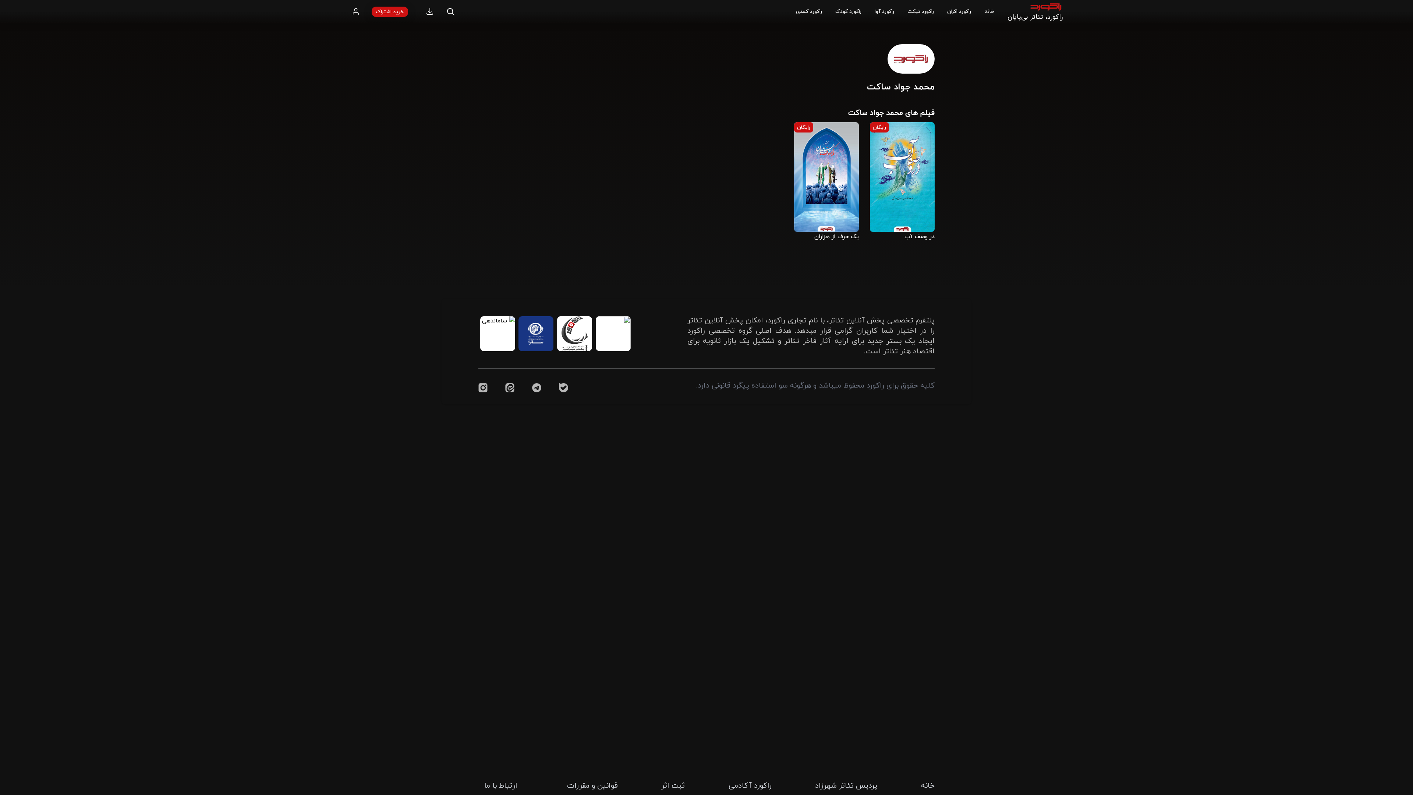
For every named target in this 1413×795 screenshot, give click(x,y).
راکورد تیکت (920, 11)
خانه (989, 11)
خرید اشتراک (390, 11)
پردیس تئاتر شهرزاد (846, 785)
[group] (902, 181)
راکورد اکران (959, 11)
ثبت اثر (673, 785)
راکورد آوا (884, 11)
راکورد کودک (848, 11)
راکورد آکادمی (750, 785)
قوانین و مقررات (592, 785)
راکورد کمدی (809, 11)
